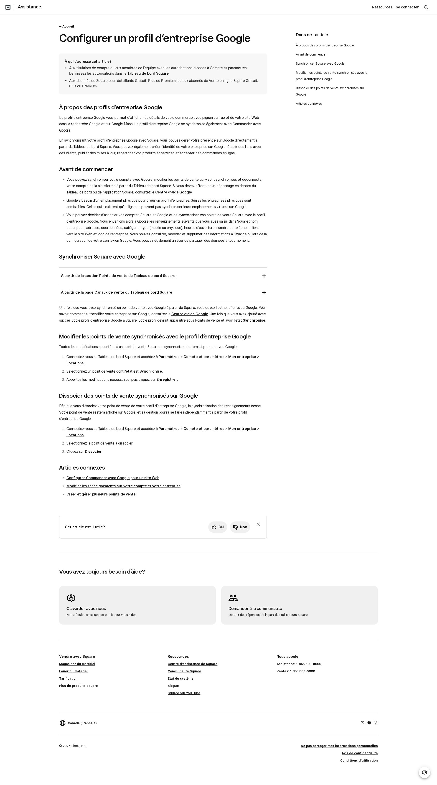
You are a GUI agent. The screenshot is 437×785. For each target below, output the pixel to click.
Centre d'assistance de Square (192, 664)
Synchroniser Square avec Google (320, 63)
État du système (180, 678)
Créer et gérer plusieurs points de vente (100, 494)
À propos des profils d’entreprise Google (325, 45)
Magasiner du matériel (77, 664)
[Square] (7, 7)
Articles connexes (309, 103)
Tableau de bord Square (148, 73)
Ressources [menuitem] (382, 7)
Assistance (29, 7)
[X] (363, 722)
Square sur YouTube (184, 693)
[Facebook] (369, 722)
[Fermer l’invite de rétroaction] (258, 524)
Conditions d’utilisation (359, 760)
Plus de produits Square (78, 686)
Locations (75, 363)
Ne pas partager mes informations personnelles (339, 746)
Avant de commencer (311, 54)
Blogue (173, 686)
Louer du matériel (73, 671)
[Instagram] (375, 722)
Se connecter (407, 7)
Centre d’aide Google (173, 192)
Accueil (68, 26)
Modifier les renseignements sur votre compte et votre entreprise (123, 486)
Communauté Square (184, 671)
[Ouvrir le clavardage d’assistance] (424, 772)
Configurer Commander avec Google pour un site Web (112, 478)
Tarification (68, 678)
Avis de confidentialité (360, 753)
